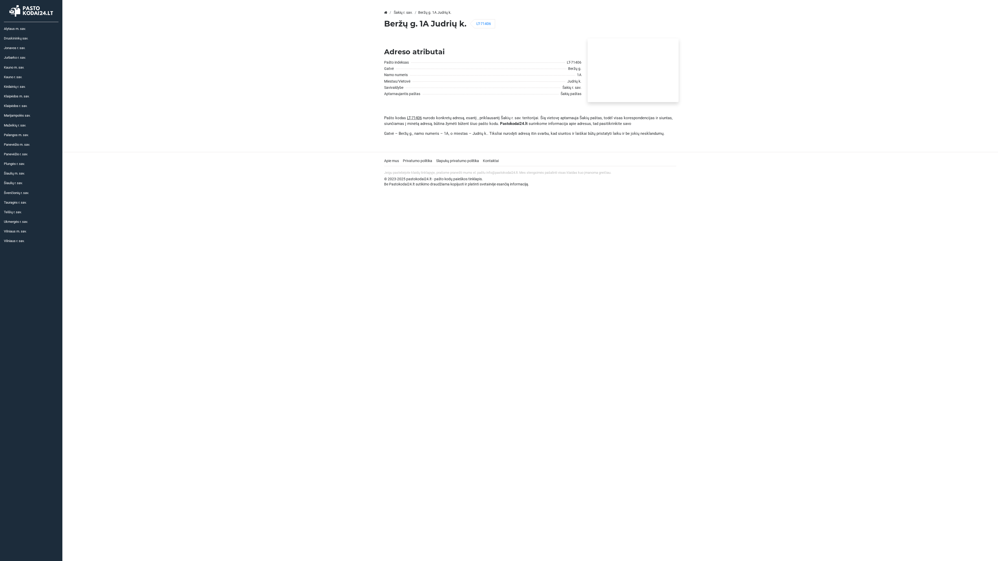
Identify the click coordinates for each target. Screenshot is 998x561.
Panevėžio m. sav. (17, 144)
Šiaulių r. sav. (13, 183)
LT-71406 (483, 24)
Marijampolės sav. (17, 115)
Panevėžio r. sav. (16, 154)
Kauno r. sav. (13, 77)
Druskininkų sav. (16, 38)
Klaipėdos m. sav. (16, 96)
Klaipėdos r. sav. (15, 106)
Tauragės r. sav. (15, 202)
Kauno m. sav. (14, 67)
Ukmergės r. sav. (16, 222)
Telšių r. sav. (13, 212)
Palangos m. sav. (16, 135)
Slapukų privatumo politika (457, 161)
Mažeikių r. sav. (15, 125)
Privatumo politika (417, 161)
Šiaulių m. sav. (14, 173)
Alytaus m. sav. (15, 29)
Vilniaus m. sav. (15, 231)
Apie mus (391, 161)
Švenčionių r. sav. (16, 193)
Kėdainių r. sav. (14, 87)
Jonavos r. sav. (14, 48)
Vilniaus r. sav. (14, 241)
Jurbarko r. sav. (15, 57)
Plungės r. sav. (14, 164)
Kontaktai (491, 161)
